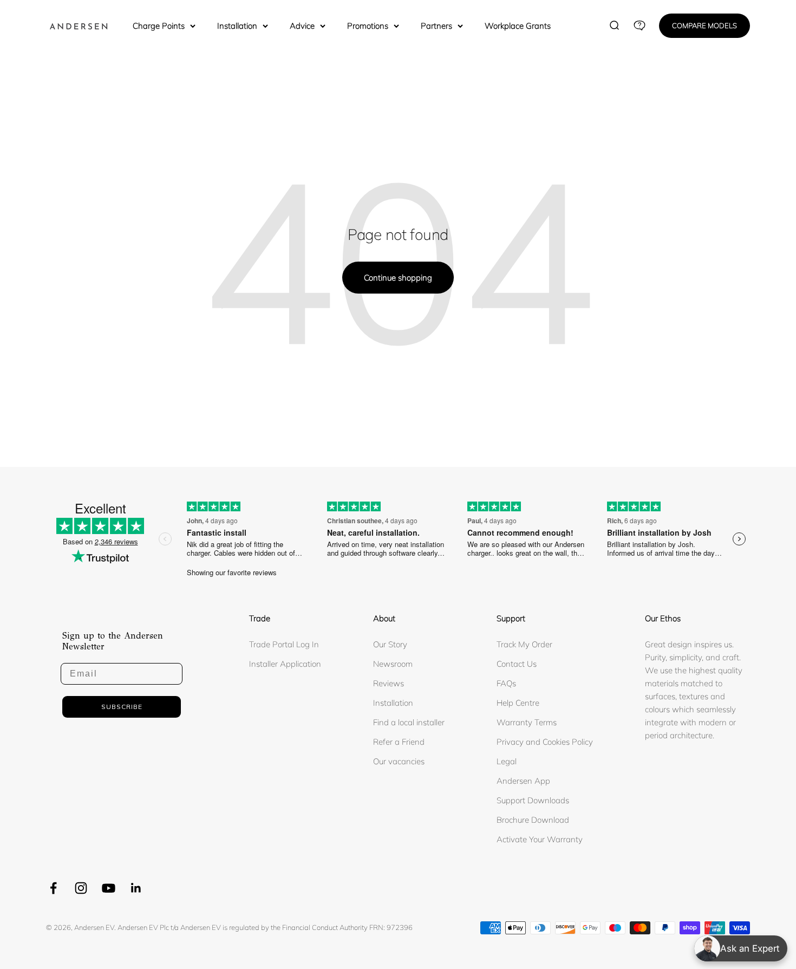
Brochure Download (533, 820)
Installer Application (285, 664)
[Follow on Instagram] (81, 888)
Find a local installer (409, 722)
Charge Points (159, 26)
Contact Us (517, 664)
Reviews (388, 683)
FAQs (506, 683)
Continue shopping (398, 277)
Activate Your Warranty (540, 839)
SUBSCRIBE (121, 707)
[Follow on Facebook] (53, 888)
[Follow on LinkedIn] (136, 888)
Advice (302, 26)
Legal (507, 761)
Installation (237, 26)
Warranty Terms (527, 722)
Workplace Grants (518, 26)
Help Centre (518, 703)
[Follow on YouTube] (108, 888)
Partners (436, 26)
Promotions (367, 26)
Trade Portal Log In (284, 644)
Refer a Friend (399, 742)
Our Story (390, 644)
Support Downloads (533, 800)
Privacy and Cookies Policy (545, 742)
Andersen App (523, 781)
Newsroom (393, 664)
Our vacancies (399, 761)
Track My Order (524, 644)
